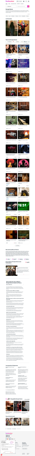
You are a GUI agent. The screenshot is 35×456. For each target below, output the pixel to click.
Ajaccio (6, 252)
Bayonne (12, 253)
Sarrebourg (7, 254)
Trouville (23, 252)
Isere (27, 252)
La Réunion (8, 253)
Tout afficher (17, 245)
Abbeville (9, 252)
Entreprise (22, 3)
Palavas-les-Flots (19, 252)
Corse (16, 252)
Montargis (24, 253)
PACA (6, 253)
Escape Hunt (8, 320)
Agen (25, 252)
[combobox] (11, 6)
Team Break (7, 335)
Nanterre (14, 252)
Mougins (27, 253)
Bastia (11, 252)
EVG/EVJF (18, 3)
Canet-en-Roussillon (15, 254)
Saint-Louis (10, 254)
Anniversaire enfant (13, 3)
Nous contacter (25, 448)
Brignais (19, 254)
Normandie (17, 253)
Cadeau (9, 3)
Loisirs (6, 3)
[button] (24, 1)
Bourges (25, 254)
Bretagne (14, 253)
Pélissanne (22, 254)
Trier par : (25, 43)
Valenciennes (21, 253)
